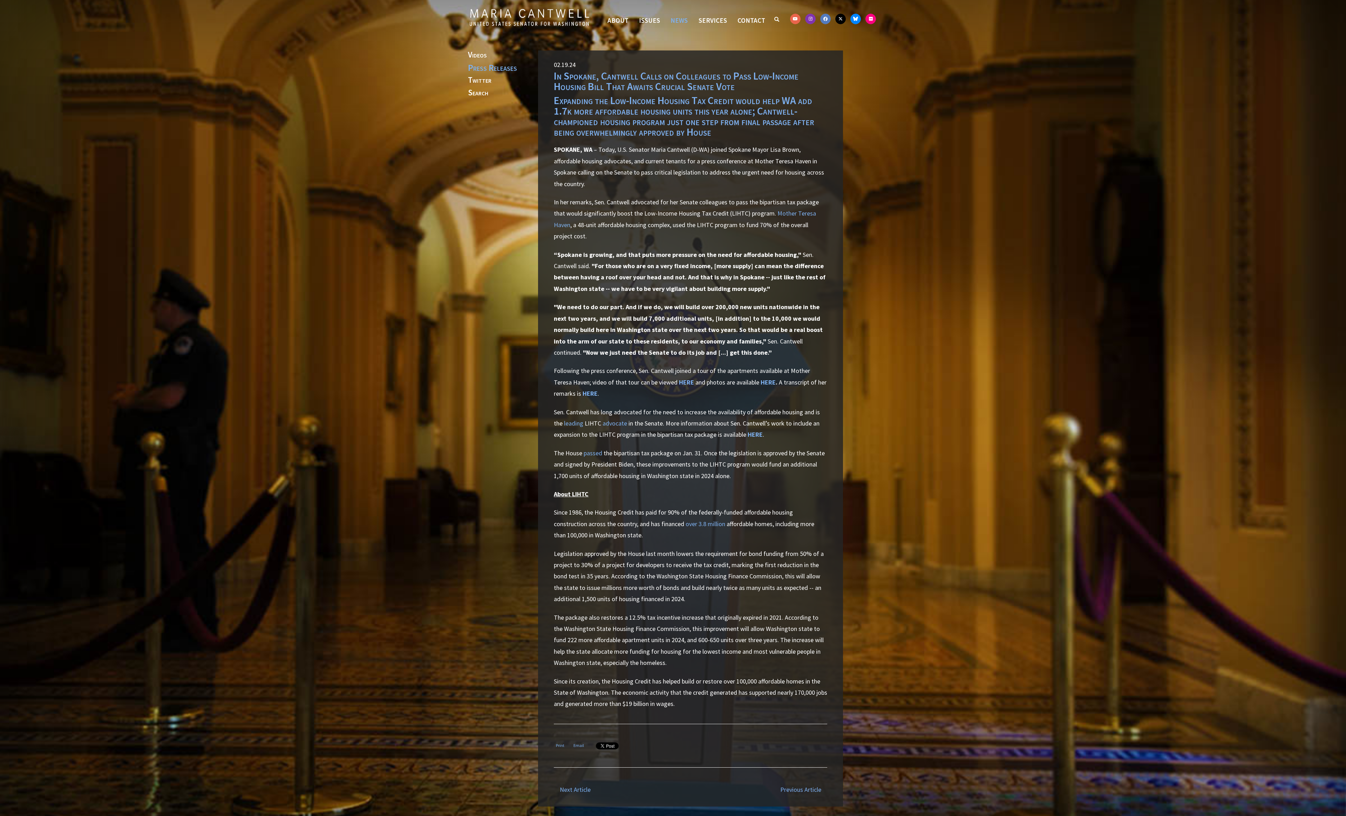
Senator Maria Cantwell (529, 17)
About (617, 20)
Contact (751, 20)
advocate (615, 423)
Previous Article (800, 790)
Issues (649, 20)
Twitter (479, 80)
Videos (477, 55)
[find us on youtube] (795, 19)
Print (560, 745)
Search (478, 92)
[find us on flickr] (870, 19)
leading (573, 423)
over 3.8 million (705, 524)
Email (578, 745)
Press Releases (492, 67)
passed (593, 453)
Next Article (575, 790)
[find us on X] (840, 19)
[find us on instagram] (810, 19)
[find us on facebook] (825, 19)
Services (713, 20)
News (679, 20)
